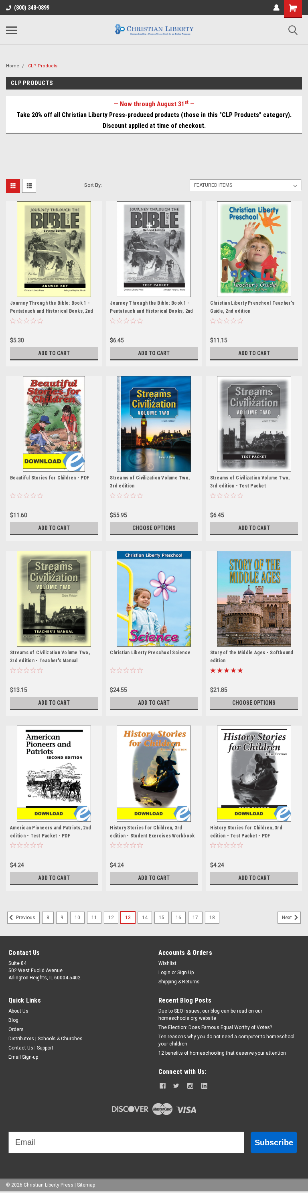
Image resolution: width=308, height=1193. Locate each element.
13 (128, 917)
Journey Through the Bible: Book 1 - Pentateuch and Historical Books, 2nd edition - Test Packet (151, 311)
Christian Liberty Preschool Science (150, 652)
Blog (13, 1020)
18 (212, 917)
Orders (16, 1029)
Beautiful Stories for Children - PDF (49, 478)
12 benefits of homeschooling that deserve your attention (222, 1053)
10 (77, 917)
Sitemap (86, 1185)
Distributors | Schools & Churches (45, 1038)
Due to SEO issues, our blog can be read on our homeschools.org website (210, 1014)
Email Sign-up (23, 1057)
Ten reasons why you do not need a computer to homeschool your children (226, 1040)
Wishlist (167, 963)
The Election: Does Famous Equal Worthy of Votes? (215, 1027)
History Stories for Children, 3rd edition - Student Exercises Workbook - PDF (152, 836)
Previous (25, 917)
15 (161, 917)
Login (164, 972)
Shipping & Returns (179, 982)
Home (12, 66)
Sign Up (185, 972)
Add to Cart (54, 353)
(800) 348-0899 (31, 7)
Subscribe (274, 1142)
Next (287, 917)
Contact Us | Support (30, 1048)
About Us (18, 1011)
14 (145, 917)
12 (111, 917)
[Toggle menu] (11, 30)
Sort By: (93, 185)
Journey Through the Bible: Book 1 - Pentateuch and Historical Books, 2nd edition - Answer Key (51, 311)
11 (94, 917)
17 (195, 917)
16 (178, 917)
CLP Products (42, 66)
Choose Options (154, 528)
